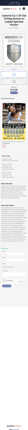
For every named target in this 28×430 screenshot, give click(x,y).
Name (3, 251)
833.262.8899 (15, 2)
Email (3, 257)
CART (17, 4)
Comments (5, 271)
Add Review (4, 248)
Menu (24, 8)
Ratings (4, 263)
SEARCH (10, 4)
